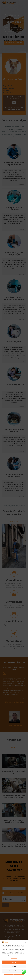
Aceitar (14, 962)
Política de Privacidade (19, 974)
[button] (25, 942)
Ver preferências (14, 971)
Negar (14, 966)
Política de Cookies (8, 974)
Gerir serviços (14, 958)
